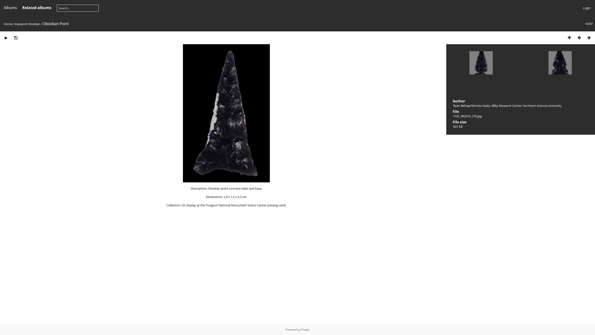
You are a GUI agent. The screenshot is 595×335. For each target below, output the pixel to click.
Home (8, 24)
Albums (10, 7)
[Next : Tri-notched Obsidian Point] (589, 37)
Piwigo (305, 330)
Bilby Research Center (507, 106)
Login (587, 8)
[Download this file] (16, 37)
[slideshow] (6, 37)
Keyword (21, 24)
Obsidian (34, 24)
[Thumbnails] (569, 37)
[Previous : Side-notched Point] (579, 37)
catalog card (276, 205)
